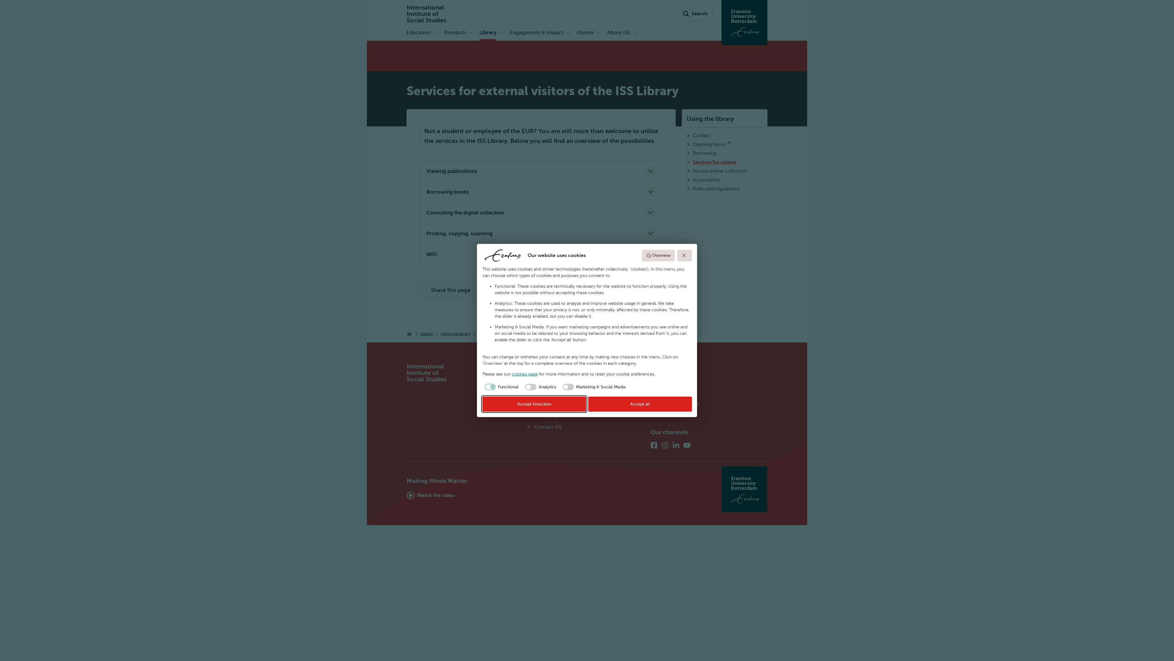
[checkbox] (500, 387)
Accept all (640, 404)
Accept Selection (534, 404)
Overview (661, 255)
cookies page (525, 374)
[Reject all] (684, 255)
